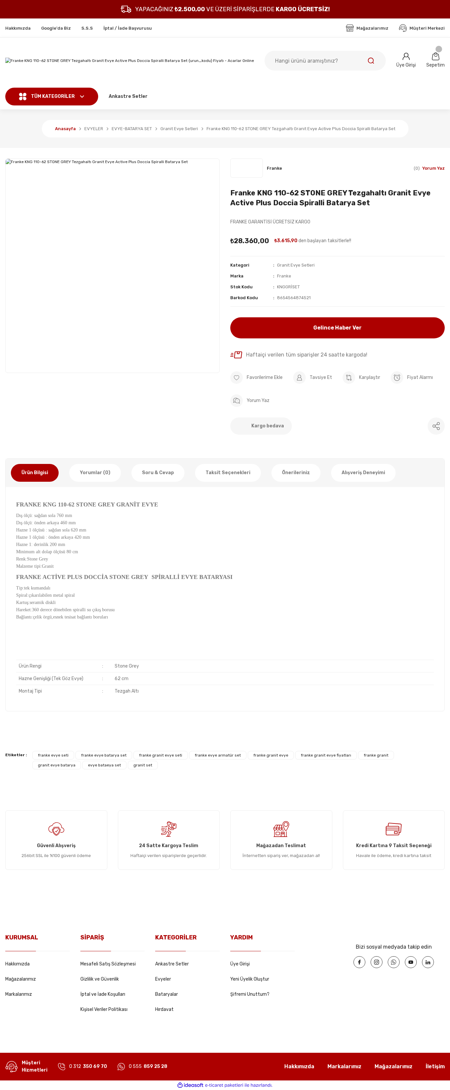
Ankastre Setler (172, 964)
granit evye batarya (56, 765)
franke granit (376, 755)
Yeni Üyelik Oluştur (249, 979)
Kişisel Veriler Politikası (103, 1009)
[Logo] (129, 61)
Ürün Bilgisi (34, 472)
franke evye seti (53, 755)
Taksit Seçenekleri (228, 472)
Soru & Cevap (158, 472)
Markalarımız (18, 994)
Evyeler (163, 979)
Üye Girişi (240, 964)
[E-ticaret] (224, 1085)
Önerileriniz (296, 472)
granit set (142, 765)
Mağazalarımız (20, 979)
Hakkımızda (17, 964)
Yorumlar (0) (95, 472)
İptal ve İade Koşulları (102, 994)
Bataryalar (166, 994)
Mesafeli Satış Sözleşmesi (108, 964)
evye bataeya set (104, 765)
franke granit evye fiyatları (326, 755)
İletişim (435, 1066)
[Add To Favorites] (256, 377)
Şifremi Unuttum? (249, 994)
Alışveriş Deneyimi (363, 472)
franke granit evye (270, 755)
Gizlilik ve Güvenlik (99, 979)
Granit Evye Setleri (296, 265)
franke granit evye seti (160, 755)
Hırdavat (164, 1009)
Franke (284, 275)
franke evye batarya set (104, 755)
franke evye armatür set (218, 755)
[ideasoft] (190, 1085)
